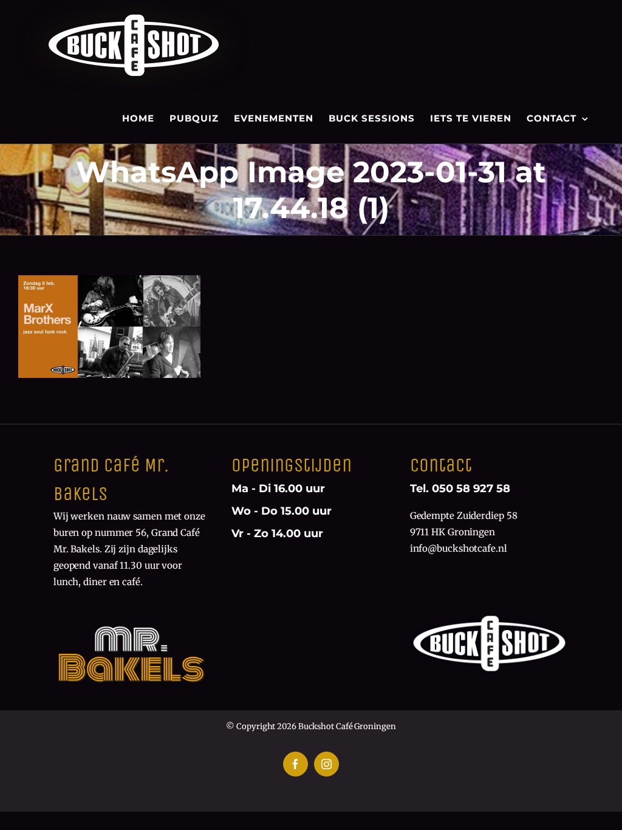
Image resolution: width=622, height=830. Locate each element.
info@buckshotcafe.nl (458, 548)
